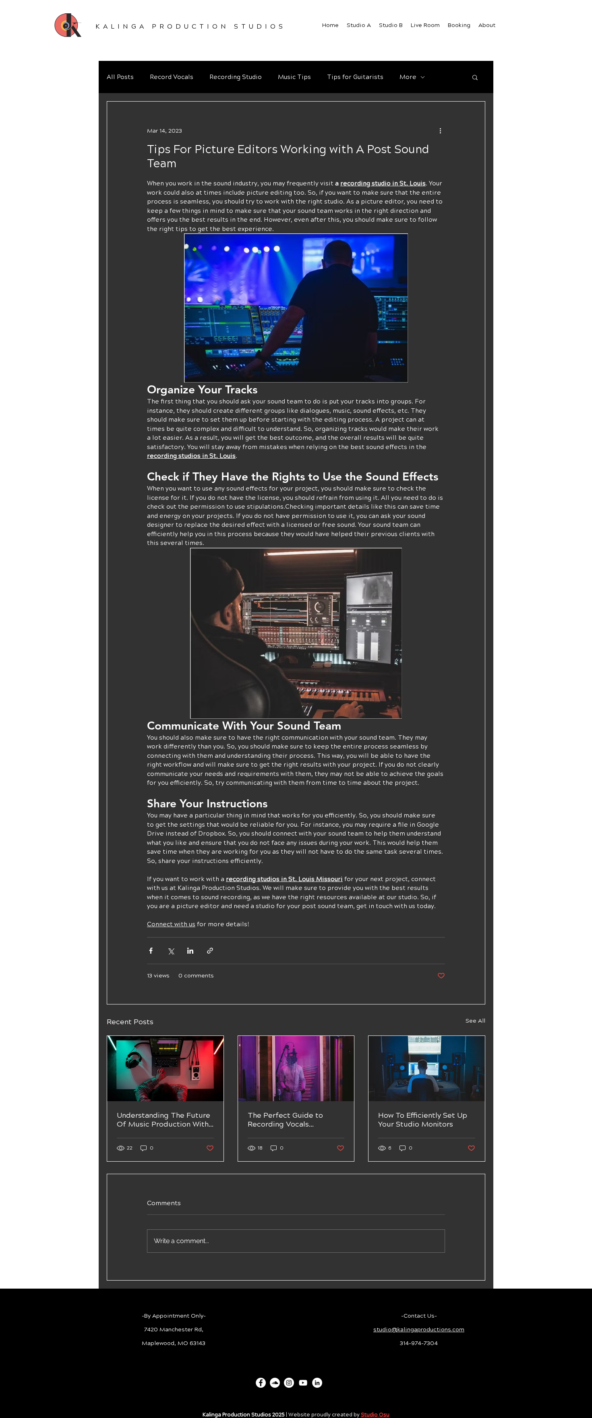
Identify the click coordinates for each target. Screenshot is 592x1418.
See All (475, 1020)
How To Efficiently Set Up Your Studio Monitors (422, 1120)
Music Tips (294, 77)
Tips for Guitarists (355, 77)
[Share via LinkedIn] (190, 950)
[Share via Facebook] (151, 950)
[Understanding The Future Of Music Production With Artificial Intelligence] (165, 1068)
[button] (475, 77)
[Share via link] (210, 950)
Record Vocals (171, 77)
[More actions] (440, 130)
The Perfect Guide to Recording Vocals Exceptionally (285, 1120)
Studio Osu (375, 1415)
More (407, 77)
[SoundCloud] (275, 1383)
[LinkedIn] (317, 1383)
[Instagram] (289, 1383)
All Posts (120, 77)
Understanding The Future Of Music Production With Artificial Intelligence (163, 1120)
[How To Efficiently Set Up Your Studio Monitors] (426, 1068)
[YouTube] (303, 1383)
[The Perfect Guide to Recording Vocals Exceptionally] (296, 1068)
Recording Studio (235, 77)
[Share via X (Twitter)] (170, 950)
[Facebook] (261, 1383)
